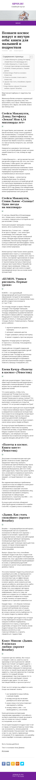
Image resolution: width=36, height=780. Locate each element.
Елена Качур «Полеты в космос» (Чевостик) (15, 74)
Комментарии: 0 (18, 50)
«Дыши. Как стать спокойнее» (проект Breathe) (17, 83)
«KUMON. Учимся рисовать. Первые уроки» (16, 69)
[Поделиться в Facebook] (4, 763)
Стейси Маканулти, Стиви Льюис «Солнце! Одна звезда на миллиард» (17, 65)
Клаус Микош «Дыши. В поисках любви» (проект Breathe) (15, 87)
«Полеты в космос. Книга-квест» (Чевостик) (15, 78)
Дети (10, 50)
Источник (5, 751)
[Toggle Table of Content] (30, 56)
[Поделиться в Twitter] (22, 763)
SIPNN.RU (18, 4)
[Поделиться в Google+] (17, 763)
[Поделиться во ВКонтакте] (8, 763)
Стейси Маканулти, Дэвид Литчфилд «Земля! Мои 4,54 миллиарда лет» (17, 61)
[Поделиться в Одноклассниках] (13, 763)
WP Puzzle (21, 776)
